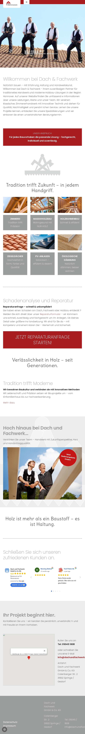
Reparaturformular (50, 314)
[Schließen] (44, 650)
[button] (29, 658)
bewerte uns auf (17, 585)
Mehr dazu (9, 402)
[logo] (11, 2)
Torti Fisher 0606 (70, 569)
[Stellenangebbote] (68, 449)
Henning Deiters (46, 569)
